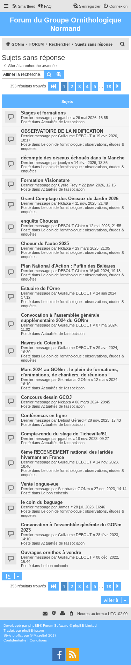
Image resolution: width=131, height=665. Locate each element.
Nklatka (64, 203)
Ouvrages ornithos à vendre (51, 552)
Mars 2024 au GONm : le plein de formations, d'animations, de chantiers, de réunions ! (69, 372)
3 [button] (79, 86)
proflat (18, 635)
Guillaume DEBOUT (75, 136)
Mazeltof (40, 635)
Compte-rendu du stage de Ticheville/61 (64, 433)
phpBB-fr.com (33, 630)
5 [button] (95, 86)
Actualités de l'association (63, 122)
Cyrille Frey (68, 185)
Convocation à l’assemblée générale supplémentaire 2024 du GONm (60, 317)
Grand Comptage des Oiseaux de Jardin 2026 (69, 198)
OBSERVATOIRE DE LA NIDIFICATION (62, 131)
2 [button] (72, 86)
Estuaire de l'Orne (40, 288)
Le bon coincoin (54, 493)
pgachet (65, 118)
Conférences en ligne (44, 415)
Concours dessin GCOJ (46, 397)
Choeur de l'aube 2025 (45, 243)
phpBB (33, 625)
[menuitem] (23, 6)
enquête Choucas (39, 221)
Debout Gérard (70, 420)
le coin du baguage (42, 502)
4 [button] (87, 86)
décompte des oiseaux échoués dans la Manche (72, 157)
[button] (53, 86)
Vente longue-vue (39, 484)
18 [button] (108, 86)
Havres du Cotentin (41, 342)
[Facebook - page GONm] (58, 654)
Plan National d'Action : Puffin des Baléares (68, 266)
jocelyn (64, 162)
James (64, 507)
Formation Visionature (45, 180)
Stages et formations (43, 113)
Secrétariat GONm (74, 379)
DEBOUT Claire (71, 226)
